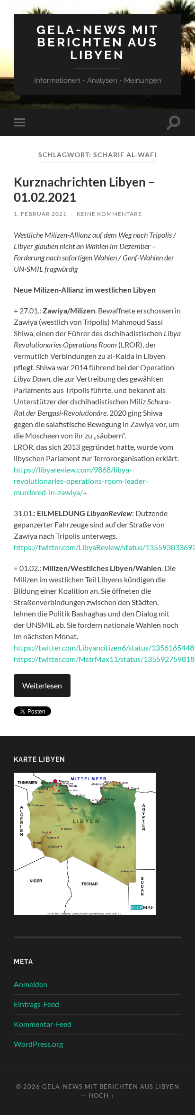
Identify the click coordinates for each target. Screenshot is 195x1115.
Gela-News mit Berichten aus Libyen (97, 42)
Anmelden (30, 984)
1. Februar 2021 (40, 213)
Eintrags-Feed (36, 1003)
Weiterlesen (42, 685)
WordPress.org (38, 1043)
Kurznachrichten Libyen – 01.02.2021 (84, 189)
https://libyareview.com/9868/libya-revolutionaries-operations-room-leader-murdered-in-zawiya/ (81, 481)
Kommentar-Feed (42, 1023)
